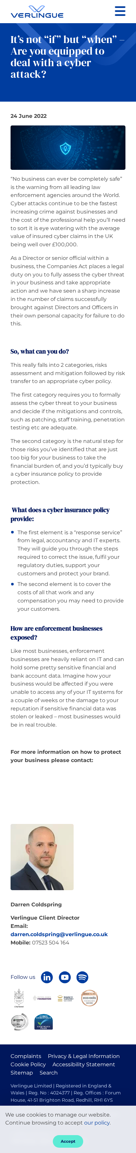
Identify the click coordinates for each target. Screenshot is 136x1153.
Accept (68, 1141)
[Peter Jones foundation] (42, 998)
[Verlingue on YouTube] (64, 977)
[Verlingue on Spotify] (82, 977)
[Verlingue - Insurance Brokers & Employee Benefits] (37, 11)
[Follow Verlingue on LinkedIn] (47, 977)
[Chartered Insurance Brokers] (19, 997)
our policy (97, 1123)
